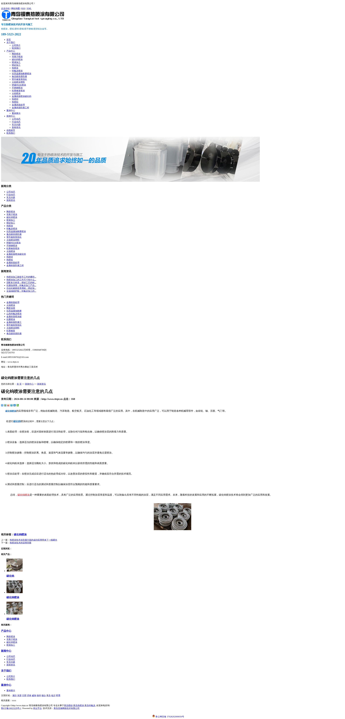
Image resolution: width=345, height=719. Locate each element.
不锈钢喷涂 (17, 88)
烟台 (44, 695)
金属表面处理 (18, 105)
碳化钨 (10, 575)
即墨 (58, 695)
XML (29, 8)
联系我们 (16, 48)
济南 (29, 695)
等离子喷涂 (17, 56)
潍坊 (14, 695)
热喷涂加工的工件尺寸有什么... (21, 280)
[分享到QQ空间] (5, 405)
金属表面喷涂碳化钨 (21, 96)
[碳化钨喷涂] (14, 592)
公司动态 (16, 119)
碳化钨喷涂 (17, 59)
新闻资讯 (16, 127)
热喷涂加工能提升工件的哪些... (21, 277)
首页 (8, 39)
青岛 (48, 695)
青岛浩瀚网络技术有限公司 (67, 708)
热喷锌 (15, 99)
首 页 (19, 384)
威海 (34, 695)
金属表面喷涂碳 (14, 316)
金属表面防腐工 (14, 322)
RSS (23, 8)
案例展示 (16, 113)
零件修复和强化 (19, 79)
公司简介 (16, 45)
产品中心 (10, 51)
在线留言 (10, 130)
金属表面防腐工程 (20, 107)
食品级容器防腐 (19, 76)
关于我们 (10, 42)
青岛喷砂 (68, 705)
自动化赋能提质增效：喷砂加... (21, 288)
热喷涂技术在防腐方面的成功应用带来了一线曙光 (33, 540)
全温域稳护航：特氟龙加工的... (21, 291)
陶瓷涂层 (10, 308)
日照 (24, 695)
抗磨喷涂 (10, 319)
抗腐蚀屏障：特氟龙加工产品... (21, 285)
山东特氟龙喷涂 (14, 314)
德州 (39, 695)
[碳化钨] (14, 571)
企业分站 (5, 8)
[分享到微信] (18, 405)
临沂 (53, 695)
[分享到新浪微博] (8, 405)
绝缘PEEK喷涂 (19, 85)
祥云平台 (37, 708)
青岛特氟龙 (89, 705)
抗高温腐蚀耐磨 (14, 311)
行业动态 (16, 122)
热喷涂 (15, 68)
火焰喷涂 (16, 93)
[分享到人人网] (14, 405)
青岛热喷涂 (78, 705)
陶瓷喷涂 (16, 54)
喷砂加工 (16, 65)
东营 (19, 695)
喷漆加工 (16, 62)
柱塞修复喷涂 (18, 90)
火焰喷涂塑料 (18, 82)
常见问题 (16, 124)
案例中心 (10, 110)
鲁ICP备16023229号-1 (11, 708)
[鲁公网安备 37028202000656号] (168, 714)
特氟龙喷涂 (17, 71)
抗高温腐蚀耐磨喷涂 (21, 73)
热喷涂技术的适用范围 (20, 543)
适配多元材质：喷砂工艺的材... (21, 282)
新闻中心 (10, 116)
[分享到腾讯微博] (11, 405)
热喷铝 (15, 102)
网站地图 (15, 8)
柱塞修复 (10, 331)
